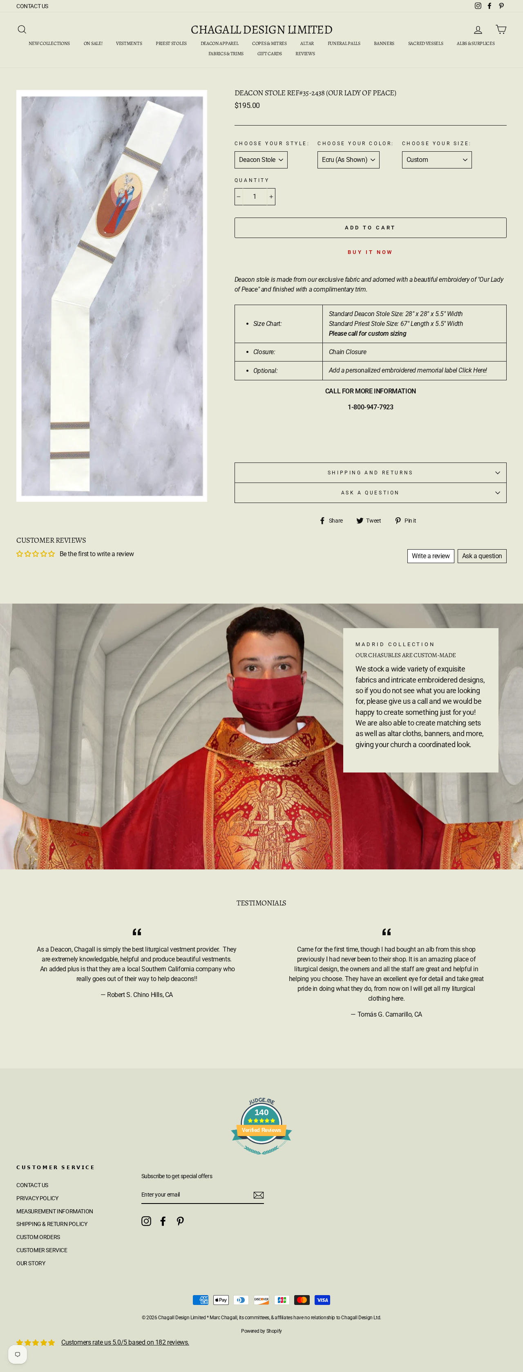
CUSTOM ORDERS (38, 1237)
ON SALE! (93, 43)
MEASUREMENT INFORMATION (54, 1211)
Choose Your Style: (272, 143)
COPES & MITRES (269, 43)
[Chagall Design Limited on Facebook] (163, 1221)
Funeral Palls (344, 43)
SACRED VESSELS (425, 43)
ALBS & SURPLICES (475, 43)
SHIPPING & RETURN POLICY (51, 1224)
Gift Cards (269, 53)
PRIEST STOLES (171, 43)
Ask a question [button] (482, 556)
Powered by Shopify (261, 1331)
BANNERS (384, 43)
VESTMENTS (129, 43)
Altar (307, 43)
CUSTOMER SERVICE (41, 1250)
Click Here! (472, 370)
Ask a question (370, 493)
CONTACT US (32, 6)
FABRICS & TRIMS (226, 53)
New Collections (49, 43)
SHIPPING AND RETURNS (370, 473)
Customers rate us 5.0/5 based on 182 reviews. (125, 1342)
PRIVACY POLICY (37, 1198)
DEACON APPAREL (220, 43)
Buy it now (370, 252)
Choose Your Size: (437, 143)
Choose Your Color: (355, 143)
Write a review (430, 556)
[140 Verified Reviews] (261, 1159)
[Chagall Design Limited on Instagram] (146, 1221)
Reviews (305, 53)
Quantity (252, 180)
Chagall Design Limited (261, 29)
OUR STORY (30, 1263)
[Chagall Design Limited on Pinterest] (180, 1221)
